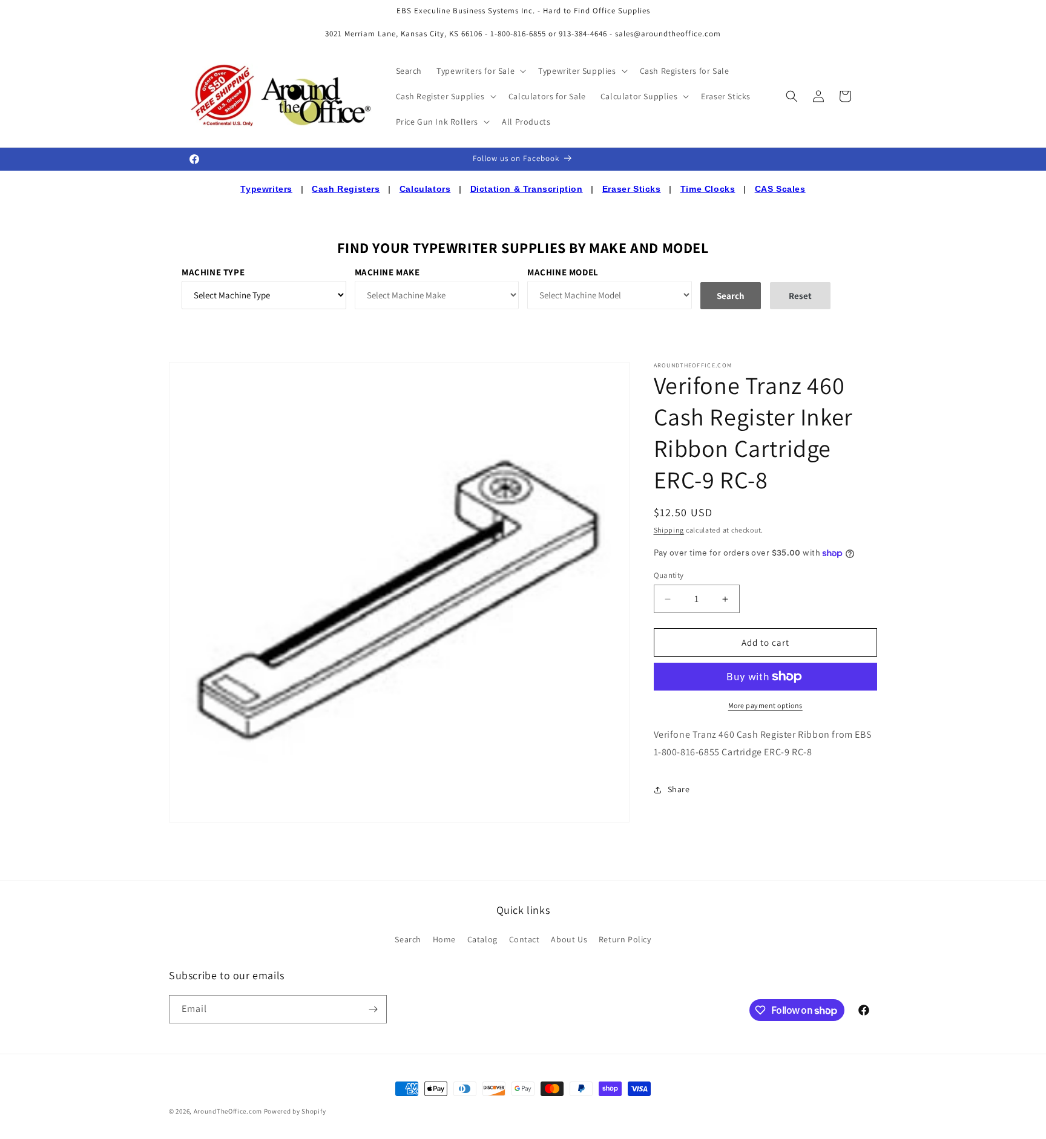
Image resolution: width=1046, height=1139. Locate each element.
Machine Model (563, 272)
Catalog (482, 939)
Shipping (669, 529)
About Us (569, 939)
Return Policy (625, 939)
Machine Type (213, 272)
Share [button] (679, 789)
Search (408, 939)
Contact (524, 939)
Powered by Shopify (295, 1111)
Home (444, 939)
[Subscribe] (373, 1009)
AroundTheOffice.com (228, 1111)
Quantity (669, 575)
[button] (480, 71)
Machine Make (387, 272)
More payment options (765, 705)
